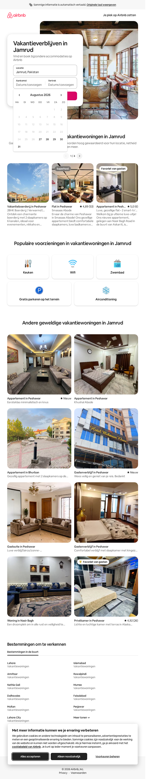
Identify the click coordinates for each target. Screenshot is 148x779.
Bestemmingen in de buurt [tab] (22, 651)
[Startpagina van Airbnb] (16, 15)
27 (40, 139)
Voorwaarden (78, 772)
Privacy (63, 772)
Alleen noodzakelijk (68, 756)
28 (47, 139)
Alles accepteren (30, 756)
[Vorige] (66, 156)
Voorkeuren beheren (107, 756)
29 (54, 139)
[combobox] (45, 72)
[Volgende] (79, 156)
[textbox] (29, 85)
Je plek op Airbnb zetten (119, 15)
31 (19, 146)
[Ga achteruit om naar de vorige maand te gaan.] (19, 95)
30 (61, 139)
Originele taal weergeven (101, 4)
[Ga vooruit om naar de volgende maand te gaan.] (61, 95)
